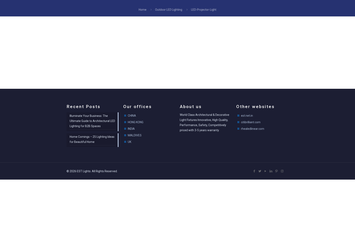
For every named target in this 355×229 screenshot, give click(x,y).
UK (129, 142)
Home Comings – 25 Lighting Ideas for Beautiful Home (92, 139)
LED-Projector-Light (203, 9)
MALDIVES (135, 135)
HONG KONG (135, 122)
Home (142, 9)
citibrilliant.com (250, 122)
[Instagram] (282, 171)
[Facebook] (254, 171)
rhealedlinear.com (252, 128)
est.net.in (247, 115)
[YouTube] (265, 171)
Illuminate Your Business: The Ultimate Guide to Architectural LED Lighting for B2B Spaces (92, 121)
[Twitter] (260, 171)
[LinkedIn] (271, 171)
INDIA (131, 128)
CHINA (132, 115)
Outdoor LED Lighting (168, 9)
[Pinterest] (276, 171)
